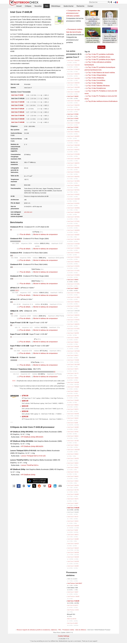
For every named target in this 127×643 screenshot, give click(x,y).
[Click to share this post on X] (34, 486)
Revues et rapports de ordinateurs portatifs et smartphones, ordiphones (37, 630)
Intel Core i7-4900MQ (73, 230)
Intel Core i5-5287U (72, 605)
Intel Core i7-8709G (72, 114)
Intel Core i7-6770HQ (73, 328)
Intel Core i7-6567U (72, 355)
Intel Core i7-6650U (72, 391)
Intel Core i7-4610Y (72, 516)
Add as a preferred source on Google (39, 480)
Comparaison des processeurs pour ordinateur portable (73, 13)
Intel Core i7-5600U (72, 418)
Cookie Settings (63, 636)
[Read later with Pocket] (44, 486)
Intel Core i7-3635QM (73, 92)
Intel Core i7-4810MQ (73, 239)
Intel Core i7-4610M (73, 441)
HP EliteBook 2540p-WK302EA (32, 446)
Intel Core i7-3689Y (72, 503)
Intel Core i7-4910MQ (73, 181)
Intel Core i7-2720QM (73, 154)
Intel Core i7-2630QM (73, 199)
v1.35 (11, 422)
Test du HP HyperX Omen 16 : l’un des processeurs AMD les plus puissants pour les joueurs (110, 39)
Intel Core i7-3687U (72, 534)
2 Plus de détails (23, 248)
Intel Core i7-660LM (17, 112)
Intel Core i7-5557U (72, 409)
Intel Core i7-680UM (17, 115)
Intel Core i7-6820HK (73, 167)
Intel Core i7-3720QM (73, 244)
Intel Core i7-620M (17, 95)
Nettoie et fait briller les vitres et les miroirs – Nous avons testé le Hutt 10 (110, 22)
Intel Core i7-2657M (73, 458)
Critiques (28, 6)
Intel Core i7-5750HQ (73, 257)
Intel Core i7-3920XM (73, 74)
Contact (90, 6)
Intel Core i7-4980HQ (73, 163)
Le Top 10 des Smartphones (96, 88)
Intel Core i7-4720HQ (73, 226)
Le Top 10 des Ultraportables (96, 75)
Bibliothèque (55, 6)
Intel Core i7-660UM (17, 119)
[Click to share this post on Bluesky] (29, 486)
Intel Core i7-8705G (72, 127)
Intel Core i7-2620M (73, 494)
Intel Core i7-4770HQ (73, 221)
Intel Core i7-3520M (73, 337)
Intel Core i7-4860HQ (73, 324)
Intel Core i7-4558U (72, 378)
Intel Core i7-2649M (73, 566)
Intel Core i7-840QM (73, 346)
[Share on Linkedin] (55, 486)
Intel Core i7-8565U (72, 279)
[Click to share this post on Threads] (24, 486)
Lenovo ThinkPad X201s (29, 465)
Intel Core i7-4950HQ (73, 315)
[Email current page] (60, 486)
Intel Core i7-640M (17, 105)
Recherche (80, 6)
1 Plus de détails (23, 234)
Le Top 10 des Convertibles (95, 80)
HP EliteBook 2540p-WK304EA (32, 437)
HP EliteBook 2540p (28, 474)
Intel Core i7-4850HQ (73, 302)
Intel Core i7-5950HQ (73, 132)
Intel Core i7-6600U (72, 476)
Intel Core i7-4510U (72, 472)
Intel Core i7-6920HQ (73, 149)
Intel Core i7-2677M (73, 396)
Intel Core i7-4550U (72, 481)
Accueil (19, 6)
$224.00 (25, 406)
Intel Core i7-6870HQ (73, 190)
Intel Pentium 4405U (73, 610)
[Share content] (14, 486)
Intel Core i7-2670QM (73, 158)
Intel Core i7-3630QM (73, 87)
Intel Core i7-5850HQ (73, 185)
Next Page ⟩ (101, 47)
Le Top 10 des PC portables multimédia (100, 54)
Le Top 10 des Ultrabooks (95, 78)
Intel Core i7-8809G (72, 96)
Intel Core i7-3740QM (73, 69)
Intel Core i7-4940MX (73, 235)
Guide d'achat (68, 6)
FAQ (46, 6)
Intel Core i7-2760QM (73, 123)
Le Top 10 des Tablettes (94, 83)
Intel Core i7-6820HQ (73, 176)
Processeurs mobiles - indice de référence (74, 630)
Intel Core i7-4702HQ (73, 266)
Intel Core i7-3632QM (73, 449)
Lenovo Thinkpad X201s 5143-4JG (33, 456)
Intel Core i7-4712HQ (73, 284)
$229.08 (25, 411)
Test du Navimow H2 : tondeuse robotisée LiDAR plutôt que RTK (93, 40)
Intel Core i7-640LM (73, 508)
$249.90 (25, 416)
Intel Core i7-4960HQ (73, 262)
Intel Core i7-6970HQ (73, 141)
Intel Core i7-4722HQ (73, 306)
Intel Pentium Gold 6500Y (74, 583)
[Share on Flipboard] (50, 486)
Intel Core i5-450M (72, 623)
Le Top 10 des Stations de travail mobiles (100, 72)
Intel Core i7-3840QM (73, 65)
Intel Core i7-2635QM (73, 212)
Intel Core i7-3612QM (73, 364)
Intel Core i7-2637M (73, 485)
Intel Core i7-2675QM (73, 351)
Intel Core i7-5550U (72, 454)
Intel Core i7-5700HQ (73, 172)
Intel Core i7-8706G (72, 118)
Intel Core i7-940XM (73, 414)
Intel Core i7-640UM (17, 122)
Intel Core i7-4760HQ (73, 320)
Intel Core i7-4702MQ (73, 275)
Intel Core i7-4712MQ (73, 297)
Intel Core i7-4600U (72, 445)
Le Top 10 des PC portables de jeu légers (100, 59)
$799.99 (25, 395)
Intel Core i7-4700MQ (73, 248)
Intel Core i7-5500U (72, 467)
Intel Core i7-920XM (73, 333)
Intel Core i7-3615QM (73, 109)
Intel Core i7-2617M (73, 490)
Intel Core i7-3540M (73, 400)
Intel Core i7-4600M (73, 427)
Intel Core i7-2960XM (73, 83)
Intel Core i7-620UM (17, 102)
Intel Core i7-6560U (72, 405)
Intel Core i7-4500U (72, 521)
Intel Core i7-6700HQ (73, 203)
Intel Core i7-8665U (72, 288)
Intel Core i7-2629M (73, 539)
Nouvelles (38, 6)
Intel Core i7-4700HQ (73, 194)
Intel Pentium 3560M (73, 596)
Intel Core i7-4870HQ (73, 217)
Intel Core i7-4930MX (73, 136)
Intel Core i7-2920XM (73, 105)
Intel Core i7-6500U (72, 342)
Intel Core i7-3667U (72, 369)
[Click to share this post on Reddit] (39, 486)
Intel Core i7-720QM (73, 387)
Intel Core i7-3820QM (73, 78)
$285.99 (25, 400)
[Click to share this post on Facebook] (18, 486)
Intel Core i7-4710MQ (73, 293)
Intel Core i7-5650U (72, 436)
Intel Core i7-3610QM (73, 101)
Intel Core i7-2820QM (73, 145)
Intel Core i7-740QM (73, 360)
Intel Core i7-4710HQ (73, 270)
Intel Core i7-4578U (72, 431)
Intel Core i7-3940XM (73, 60)
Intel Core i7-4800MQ (73, 208)
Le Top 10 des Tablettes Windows (98, 85)
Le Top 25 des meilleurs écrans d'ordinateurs (101, 101)
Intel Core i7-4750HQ (73, 252)
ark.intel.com (28, 212)
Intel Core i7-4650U (72, 463)
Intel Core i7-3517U (72, 373)
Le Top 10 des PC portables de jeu (98, 57)
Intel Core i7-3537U (72, 499)
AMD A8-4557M (71, 619)
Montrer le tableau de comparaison (45, 234)
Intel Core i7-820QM (73, 382)
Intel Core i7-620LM (17, 109)
